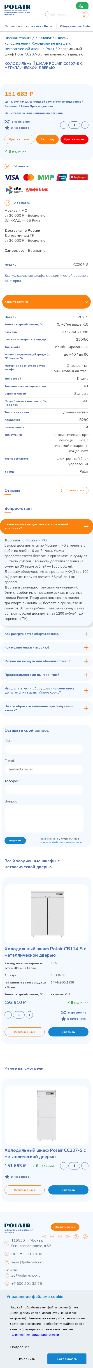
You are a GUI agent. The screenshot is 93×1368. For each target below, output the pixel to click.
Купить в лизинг (74, 139)
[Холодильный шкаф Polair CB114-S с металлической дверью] (46, 913)
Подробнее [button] (20, 1347)
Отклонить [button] (26, 1359)
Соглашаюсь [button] (67, 1359)
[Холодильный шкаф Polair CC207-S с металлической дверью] (46, 1115)
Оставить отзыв (75, 490)
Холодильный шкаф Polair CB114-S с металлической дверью (45, 952)
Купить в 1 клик (19, 139)
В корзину (47, 139)
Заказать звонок (65, 1227)
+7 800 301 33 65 (26, 1283)
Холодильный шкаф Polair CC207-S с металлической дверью (45, 1153)
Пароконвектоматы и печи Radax (29, 26)
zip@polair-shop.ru (25, 1275)
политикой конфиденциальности (34, 1335)
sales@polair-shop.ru (27, 1262)
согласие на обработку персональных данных (62, 842)
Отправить (15, 840)
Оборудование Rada (75, 26)
